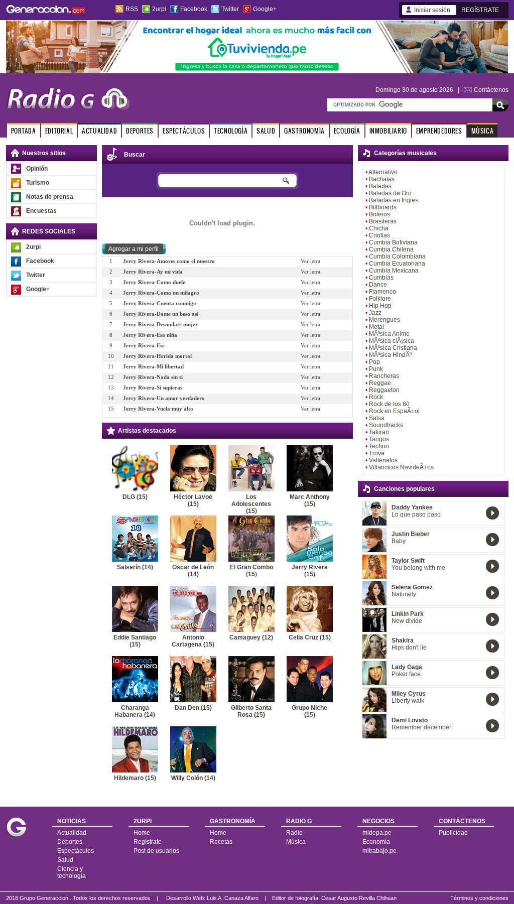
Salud (65, 859)
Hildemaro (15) (135, 778)
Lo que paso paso (416, 514)
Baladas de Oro (390, 193)
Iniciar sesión (432, 10)
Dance (378, 284)
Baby (399, 541)
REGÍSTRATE (480, 10)
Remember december (421, 727)
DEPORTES (140, 130)
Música (296, 841)
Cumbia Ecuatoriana (397, 263)
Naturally (404, 594)
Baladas (380, 186)
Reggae (380, 382)
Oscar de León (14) (193, 571)
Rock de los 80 (389, 404)
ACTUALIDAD (99, 130)
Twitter (230, 9)
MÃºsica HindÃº (390, 354)
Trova (376, 453)
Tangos (379, 439)
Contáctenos (491, 89)
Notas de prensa (49, 196)
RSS (131, 9)
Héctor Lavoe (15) (193, 500)
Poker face (406, 674)
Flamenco (382, 291)
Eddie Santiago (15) (134, 641)
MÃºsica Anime (389, 333)
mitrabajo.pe (379, 850)
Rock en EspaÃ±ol (394, 411)
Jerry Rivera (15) (310, 571)
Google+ (265, 9)
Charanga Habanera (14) (134, 711)
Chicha (379, 228)
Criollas (379, 235)
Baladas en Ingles (393, 200)
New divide (407, 620)
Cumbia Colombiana (397, 256)
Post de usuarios (156, 850)
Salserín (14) (135, 567)
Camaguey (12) (251, 637)
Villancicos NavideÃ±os (401, 467)
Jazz (375, 312)
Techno (379, 446)
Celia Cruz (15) (310, 637)
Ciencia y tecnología (71, 872)
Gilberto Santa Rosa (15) (251, 711)
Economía (376, 841)
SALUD (265, 130)
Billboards (383, 207)
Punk (376, 368)
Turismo (37, 182)
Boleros (379, 214)
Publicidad (453, 832)
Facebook (193, 9)
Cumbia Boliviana (393, 242)
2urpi (159, 9)
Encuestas (41, 210)
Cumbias (381, 277)
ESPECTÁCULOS (184, 130)
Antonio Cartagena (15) (193, 641)
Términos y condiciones (479, 898)
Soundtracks (386, 425)
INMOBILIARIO (388, 130)
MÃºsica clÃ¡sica (391, 340)
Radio (294, 832)
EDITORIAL (59, 130)
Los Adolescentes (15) (251, 503)
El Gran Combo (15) (251, 571)
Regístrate (148, 841)
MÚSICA (482, 130)
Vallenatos (383, 460)
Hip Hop (380, 305)
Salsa (376, 418)
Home (142, 832)
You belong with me (418, 567)
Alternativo (383, 172)
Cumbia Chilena (391, 249)
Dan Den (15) (193, 707)
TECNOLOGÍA (230, 130)
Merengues (384, 319)
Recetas (221, 841)
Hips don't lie (409, 647)
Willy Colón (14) (193, 778)
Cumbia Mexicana (394, 270)
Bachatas (382, 179)
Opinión (37, 168)
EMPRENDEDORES (439, 130)
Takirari (379, 432)
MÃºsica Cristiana (393, 347)
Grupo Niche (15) (309, 711)
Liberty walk (408, 700)
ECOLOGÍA (347, 130)
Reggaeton (384, 390)
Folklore (380, 298)
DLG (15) (135, 496)
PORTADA (23, 130)
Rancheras (384, 375)
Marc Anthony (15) (310, 500)
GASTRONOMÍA (304, 130)
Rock (376, 397)
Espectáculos (75, 850)
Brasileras (383, 221)
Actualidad (71, 832)
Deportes (69, 841)
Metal (376, 326)
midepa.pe (377, 832)
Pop (374, 361)
